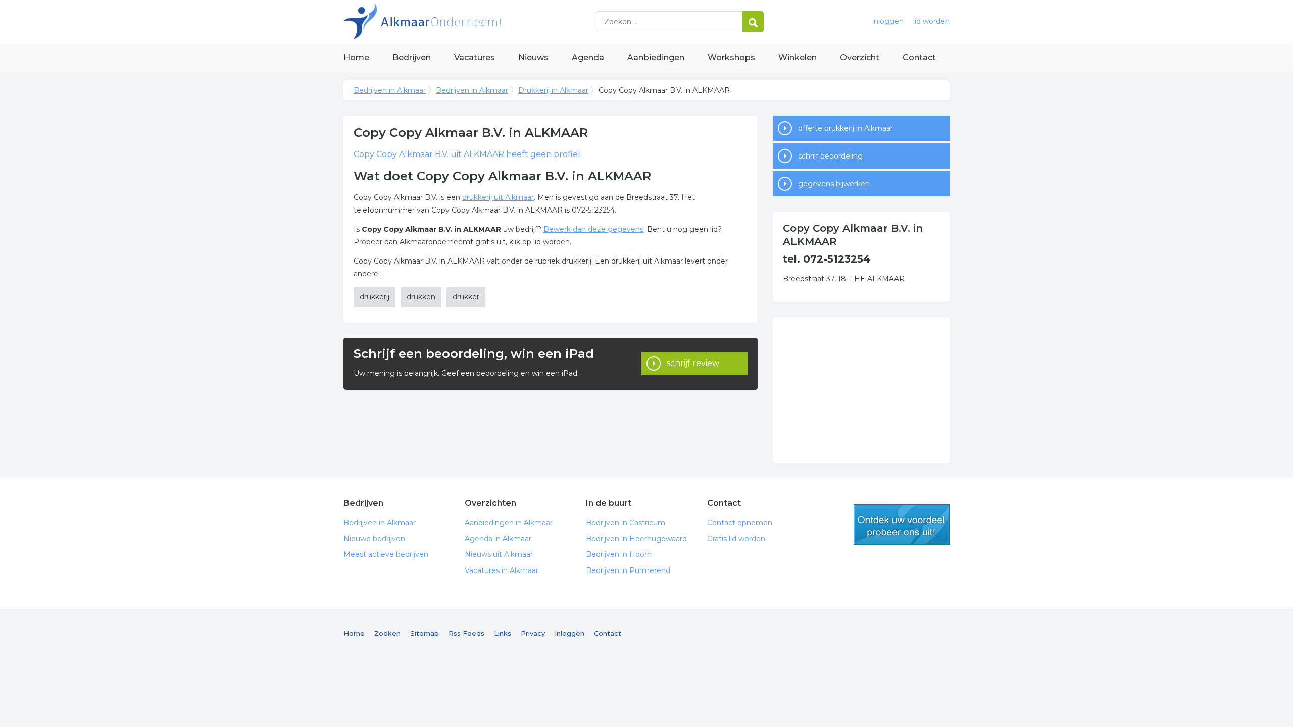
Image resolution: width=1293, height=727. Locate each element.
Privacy (533, 633)
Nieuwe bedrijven (374, 538)
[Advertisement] (861, 390)
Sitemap (424, 633)
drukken (421, 296)
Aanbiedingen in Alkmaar (509, 522)
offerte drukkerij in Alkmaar (845, 128)
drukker (466, 296)
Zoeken (387, 633)
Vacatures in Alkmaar (501, 570)
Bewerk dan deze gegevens (593, 229)
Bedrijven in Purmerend (628, 570)
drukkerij (374, 296)
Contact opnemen (739, 522)
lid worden (931, 21)
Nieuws (533, 57)
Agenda (588, 57)
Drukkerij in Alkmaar (553, 90)
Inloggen (569, 633)
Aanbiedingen (655, 57)
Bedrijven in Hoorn (619, 554)
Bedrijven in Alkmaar (469, 21)
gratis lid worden (902, 524)
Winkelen (797, 57)
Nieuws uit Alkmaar (499, 554)
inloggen (888, 21)
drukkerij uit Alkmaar (498, 197)
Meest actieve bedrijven (385, 554)
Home (356, 57)
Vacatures (474, 57)
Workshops (731, 57)
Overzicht (859, 57)
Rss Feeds (466, 633)
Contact (919, 57)
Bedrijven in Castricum (625, 522)
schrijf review (693, 363)
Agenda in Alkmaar (498, 538)
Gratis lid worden (736, 538)
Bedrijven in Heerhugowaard (636, 538)
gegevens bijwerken (834, 183)
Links (502, 633)
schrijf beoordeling (830, 156)
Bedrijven (411, 57)
